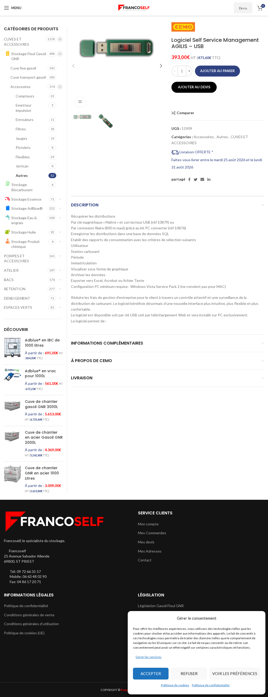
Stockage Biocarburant (22, 187)
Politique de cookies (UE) (24, 633)
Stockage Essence (26, 199)
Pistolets (23, 147)
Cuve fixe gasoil (23, 68)
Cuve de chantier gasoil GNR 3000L (41, 404)
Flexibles (23, 157)
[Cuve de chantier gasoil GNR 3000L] (12, 410)
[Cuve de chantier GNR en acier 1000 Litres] (12, 479)
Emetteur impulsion (23, 108)
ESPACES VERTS (18, 307)
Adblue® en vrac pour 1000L (40, 374)
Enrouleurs (25, 119)
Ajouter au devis (194, 87)
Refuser (189, 673)
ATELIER (11, 270)
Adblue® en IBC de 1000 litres (42, 343)
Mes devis (146, 542)
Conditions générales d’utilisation (31, 624)
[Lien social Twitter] (195, 179)
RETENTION (14, 289)
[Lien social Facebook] (189, 179)
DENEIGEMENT (17, 298)
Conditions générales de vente (29, 615)
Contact (145, 560)
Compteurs (25, 96)
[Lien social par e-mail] (202, 179)
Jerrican (22, 166)
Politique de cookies (175, 685)
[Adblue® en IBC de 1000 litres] (12, 349)
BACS (9, 279)
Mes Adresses (149, 551)
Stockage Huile (23, 232)
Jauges (21, 138)
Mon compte (148, 524)
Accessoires (204, 137)
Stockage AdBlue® (27, 208)
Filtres (21, 129)
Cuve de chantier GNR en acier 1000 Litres (42, 473)
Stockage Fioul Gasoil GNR (28, 56)
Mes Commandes (152, 533)
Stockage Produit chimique (25, 244)
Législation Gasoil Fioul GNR (161, 605)
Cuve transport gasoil (28, 77)
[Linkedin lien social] (209, 179)
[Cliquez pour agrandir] (80, 101)
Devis (243, 8)
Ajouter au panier (217, 71)
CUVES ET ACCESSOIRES (16, 42)
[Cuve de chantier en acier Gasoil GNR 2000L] (12, 444)
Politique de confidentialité (211, 685)
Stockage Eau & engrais (24, 220)
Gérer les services (148, 657)
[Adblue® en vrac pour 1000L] (12, 380)
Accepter (151, 673)
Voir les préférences (234, 673)
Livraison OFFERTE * (196, 152)
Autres (222, 137)
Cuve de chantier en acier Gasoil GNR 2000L (44, 437)
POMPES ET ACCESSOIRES (16, 258)
